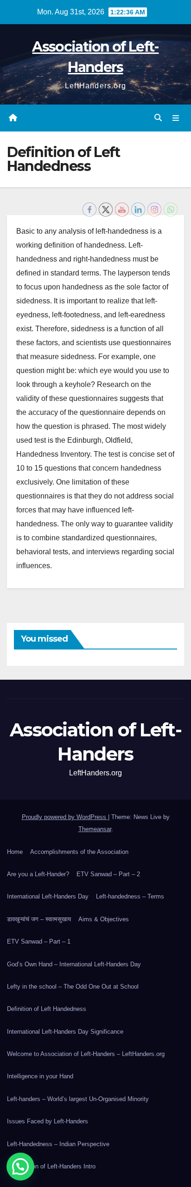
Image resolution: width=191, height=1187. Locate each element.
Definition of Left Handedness (46, 1008)
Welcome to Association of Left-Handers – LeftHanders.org (86, 1053)
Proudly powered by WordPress (65, 816)
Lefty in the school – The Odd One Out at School (73, 986)
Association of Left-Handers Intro (51, 1166)
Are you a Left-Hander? (38, 874)
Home (15, 851)
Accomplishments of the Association (79, 851)
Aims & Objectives (103, 919)
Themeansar (94, 829)
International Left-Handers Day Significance (65, 1031)
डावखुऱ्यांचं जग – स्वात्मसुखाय (39, 919)
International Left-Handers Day (48, 896)
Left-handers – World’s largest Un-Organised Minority (78, 1098)
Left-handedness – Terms (130, 896)
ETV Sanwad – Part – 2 (108, 874)
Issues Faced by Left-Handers (47, 1121)
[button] (158, 118)
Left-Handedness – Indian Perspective (58, 1144)
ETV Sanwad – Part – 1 (38, 941)
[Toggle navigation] (176, 118)
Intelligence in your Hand (40, 1076)
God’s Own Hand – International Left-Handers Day (74, 964)
